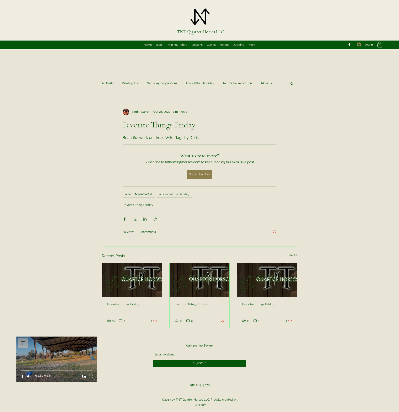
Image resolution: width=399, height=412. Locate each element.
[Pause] (22, 376)
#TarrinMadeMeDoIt (138, 194)
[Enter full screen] (91, 376)
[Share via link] (155, 219)
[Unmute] (29, 376)
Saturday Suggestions (162, 83)
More (264, 83)
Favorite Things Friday (138, 204)
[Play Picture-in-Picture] (84, 376)
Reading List (130, 83)
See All (292, 255)
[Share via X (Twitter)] (135, 219)
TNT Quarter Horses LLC (200, 32)
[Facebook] (349, 45)
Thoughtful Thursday (200, 83)
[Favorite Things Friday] (132, 280)
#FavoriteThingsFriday (174, 194)
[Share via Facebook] (125, 219)
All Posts (108, 83)
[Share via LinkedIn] (145, 219)
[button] (379, 45)
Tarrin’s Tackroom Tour (238, 83)
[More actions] (273, 111)
